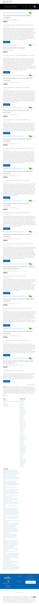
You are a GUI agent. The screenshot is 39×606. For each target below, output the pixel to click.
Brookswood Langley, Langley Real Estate (11, 477)
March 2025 (22, 419)
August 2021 (22, 464)
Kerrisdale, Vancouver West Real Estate (10, 529)
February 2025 (22, 421)
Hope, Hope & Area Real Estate (13, 390)
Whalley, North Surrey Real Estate (9, 569)
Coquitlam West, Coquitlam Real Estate (10, 498)
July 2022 (21, 454)
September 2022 (23, 451)
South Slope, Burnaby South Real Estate (10, 556)
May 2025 (21, 417)
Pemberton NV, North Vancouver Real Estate (27, 392)
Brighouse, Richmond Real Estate (9, 475)
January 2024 (22, 435)
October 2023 (22, 437)
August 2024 (22, 428)
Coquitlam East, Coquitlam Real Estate (10, 495)
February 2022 (22, 459)
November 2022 (23, 450)
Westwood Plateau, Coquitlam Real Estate (13, 20)
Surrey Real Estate (6, 559)
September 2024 (23, 427)
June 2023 (22, 441)
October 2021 (22, 461)
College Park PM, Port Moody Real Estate (10, 492)
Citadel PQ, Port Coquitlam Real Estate (10, 489)
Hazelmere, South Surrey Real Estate (10, 525)
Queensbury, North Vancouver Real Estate (11, 554)
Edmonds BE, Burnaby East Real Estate (10, 511)
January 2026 (22, 410)
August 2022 (22, 452)
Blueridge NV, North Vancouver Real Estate (21, 386)
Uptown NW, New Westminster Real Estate (11, 562)
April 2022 (21, 457)
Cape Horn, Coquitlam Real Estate (9, 482)
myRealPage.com (21, 592)
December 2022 (23, 449)
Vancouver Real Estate (7, 563)
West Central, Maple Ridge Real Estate (22, 393)
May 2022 (21, 456)
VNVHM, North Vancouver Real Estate (10, 564)
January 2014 (22, 466)
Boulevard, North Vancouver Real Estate (10, 473)
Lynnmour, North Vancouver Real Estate (12, 115)
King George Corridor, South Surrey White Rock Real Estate (24, 390)
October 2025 (22, 412)
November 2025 (23, 411)
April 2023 (21, 444)
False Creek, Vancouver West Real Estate (11, 513)
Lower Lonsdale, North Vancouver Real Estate (13, 82)
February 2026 (22, 408)
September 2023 (23, 438)
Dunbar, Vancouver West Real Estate (10, 508)
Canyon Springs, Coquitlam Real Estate (14, 387)
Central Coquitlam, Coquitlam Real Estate (11, 483)
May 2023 (21, 443)
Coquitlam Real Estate (10, 50)
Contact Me (30, 582)
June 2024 (22, 430)
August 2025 (22, 414)
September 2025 (23, 413)
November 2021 (22, 460)
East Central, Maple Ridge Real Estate (10, 510)
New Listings (5, 403)
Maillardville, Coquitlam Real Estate (9, 541)
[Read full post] (19, 13)
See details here (6, 26)
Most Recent (22, 400)
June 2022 (22, 455)
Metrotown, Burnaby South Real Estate (10, 542)
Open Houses (5, 405)
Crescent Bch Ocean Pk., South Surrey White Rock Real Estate (16, 271)
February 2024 (22, 434)
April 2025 (21, 418)
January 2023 (22, 448)
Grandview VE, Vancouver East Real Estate (11, 522)
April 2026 (21, 406)
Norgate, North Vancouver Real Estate (10, 543)
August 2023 (22, 439)
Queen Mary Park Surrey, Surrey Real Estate (11, 553)
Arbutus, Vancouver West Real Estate (11, 386)
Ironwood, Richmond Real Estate (9, 527)
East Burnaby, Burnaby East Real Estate (10, 509)
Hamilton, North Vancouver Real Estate (10, 524)
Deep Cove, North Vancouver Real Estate (11, 502)
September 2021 (23, 462)
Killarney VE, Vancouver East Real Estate (10, 530)
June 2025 (22, 416)
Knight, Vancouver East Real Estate (9, 535)
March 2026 (22, 407)
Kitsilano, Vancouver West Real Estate (10, 534)
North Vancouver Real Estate (8, 546)
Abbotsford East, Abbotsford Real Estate (10, 470)
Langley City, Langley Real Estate (14, 391)
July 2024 (21, 429)
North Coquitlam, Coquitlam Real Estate (10, 545)
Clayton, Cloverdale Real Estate (9, 491)
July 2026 (21, 402)
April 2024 (21, 433)
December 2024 (23, 423)
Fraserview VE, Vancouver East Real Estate (11, 516)
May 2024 (21, 432)
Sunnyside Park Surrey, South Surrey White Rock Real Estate (10, 393)
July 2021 (21, 465)
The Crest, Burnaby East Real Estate (9, 561)
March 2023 (22, 445)
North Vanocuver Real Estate (8, 547)
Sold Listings (5, 406)
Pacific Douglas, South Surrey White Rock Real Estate (14, 365)
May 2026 (21, 405)
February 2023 (22, 446)
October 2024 (22, 425)
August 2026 (22, 401)
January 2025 (22, 422)
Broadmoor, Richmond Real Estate (9, 476)
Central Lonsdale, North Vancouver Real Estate (14, 303)
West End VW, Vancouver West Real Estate (11, 567)
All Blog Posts (5, 400)
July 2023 (21, 440)
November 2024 (23, 424)
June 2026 (22, 403)
